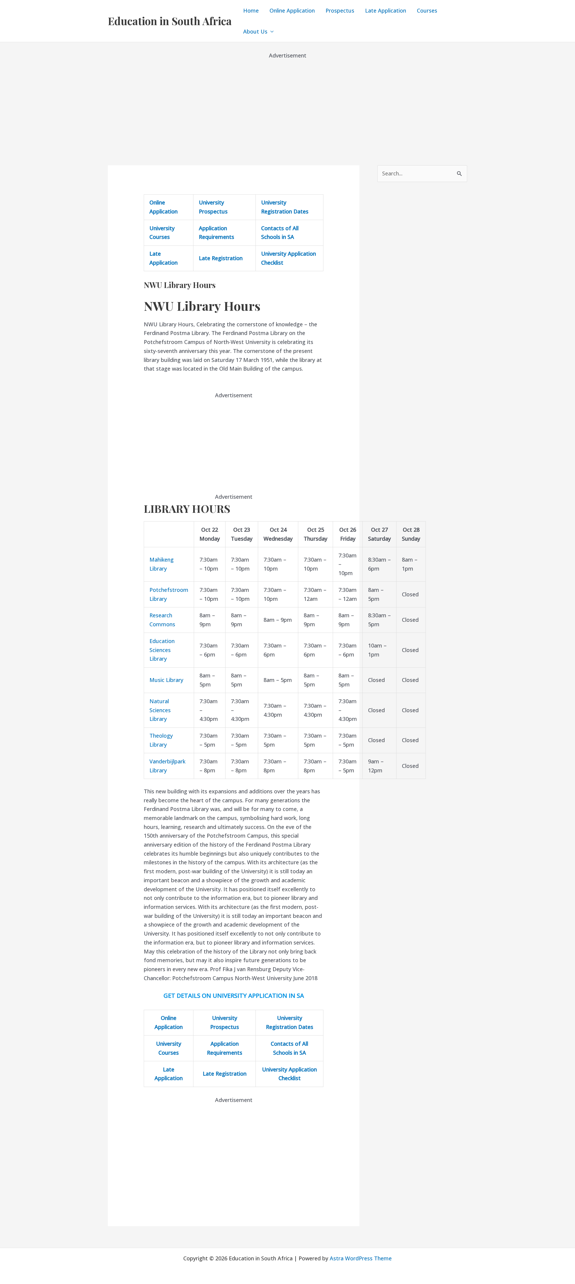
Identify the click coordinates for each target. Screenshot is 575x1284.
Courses (427, 10)
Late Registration (221, 258)
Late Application (385, 10)
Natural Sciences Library (160, 710)
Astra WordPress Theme (361, 1258)
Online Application (292, 10)
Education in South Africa (170, 21)
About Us (255, 31)
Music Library (166, 679)
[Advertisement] (287, 102)
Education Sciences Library (162, 649)
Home (251, 10)
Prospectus (340, 10)
